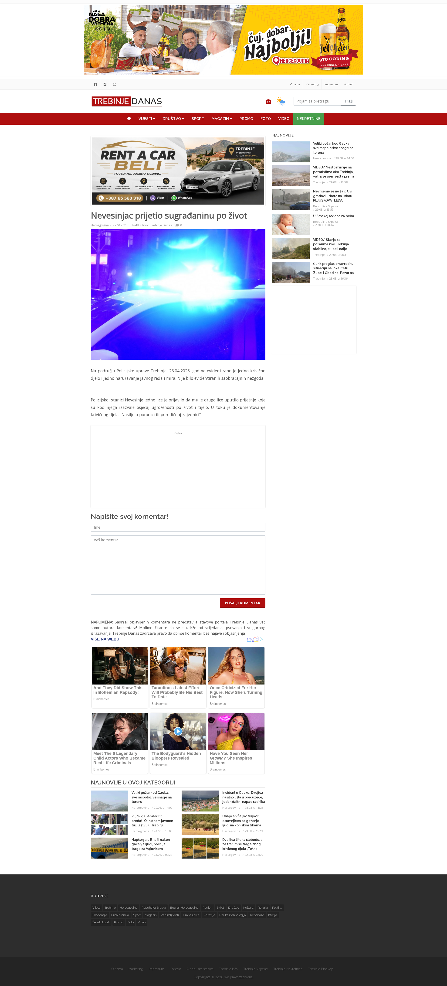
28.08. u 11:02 (254, 807)
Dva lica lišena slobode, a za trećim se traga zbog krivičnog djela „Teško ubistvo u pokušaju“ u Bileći (242, 849)
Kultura (248, 907)
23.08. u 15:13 (254, 831)
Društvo (172, 118)
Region (207, 907)
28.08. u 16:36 (338, 278)
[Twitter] (105, 84)
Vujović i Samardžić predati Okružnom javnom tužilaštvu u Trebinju (152, 820)
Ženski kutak (101, 922)
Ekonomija (99, 915)
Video (283, 118)
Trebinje (319, 182)
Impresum (331, 84)
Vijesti (146, 118)
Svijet (220, 907)
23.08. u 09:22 (163, 854)
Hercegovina (100, 225)
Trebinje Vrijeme (255, 969)
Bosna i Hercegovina (184, 907)
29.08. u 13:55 (324, 209)
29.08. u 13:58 (338, 182)
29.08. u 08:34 (324, 225)
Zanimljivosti (170, 915)
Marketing (312, 84)
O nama (295, 84)
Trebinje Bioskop (320, 969)
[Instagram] (114, 84)
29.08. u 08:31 (338, 255)
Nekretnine (309, 118)
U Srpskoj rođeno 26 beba (333, 216)
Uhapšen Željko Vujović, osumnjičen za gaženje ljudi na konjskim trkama (241, 820)
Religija (263, 907)
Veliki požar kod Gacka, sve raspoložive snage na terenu (152, 797)
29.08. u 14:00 (163, 807)
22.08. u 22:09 (254, 854)
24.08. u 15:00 (163, 831)
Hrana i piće (191, 915)
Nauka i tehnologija (232, 915)
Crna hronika (120, 915)
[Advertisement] (62, 119)
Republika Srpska (325, 206)
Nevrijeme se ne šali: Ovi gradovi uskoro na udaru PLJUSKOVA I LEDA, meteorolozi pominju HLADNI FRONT (332, 200)
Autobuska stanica (199, 969)
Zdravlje (209, 915)
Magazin (221, 118)
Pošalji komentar (242, 603)
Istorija (272, 915)
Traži (348, 101)
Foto (266, 118)
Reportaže (257, 915)
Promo (246, 118)
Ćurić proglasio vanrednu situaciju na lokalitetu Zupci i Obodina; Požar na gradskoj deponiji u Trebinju (333, 273)
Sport (198, 118)
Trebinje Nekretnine (287, 969)
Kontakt (348, 84)
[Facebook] (95, 84)
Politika (277, 907)
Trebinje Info (228, 969)
